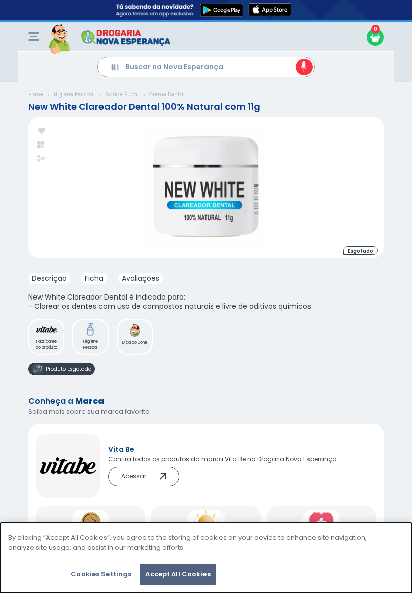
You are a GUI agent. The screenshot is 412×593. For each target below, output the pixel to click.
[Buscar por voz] (304, 67)
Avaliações (140, 278)
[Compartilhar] (41, 159)
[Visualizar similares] (41, 145)
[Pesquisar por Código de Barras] (115, 69)
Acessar (133, 476)
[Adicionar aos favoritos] (41, 131)
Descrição (49, 278)
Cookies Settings (101, 574)
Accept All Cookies (177, 574)
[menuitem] (33, 36)
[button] (46, 337)
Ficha (94, 278)
